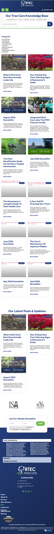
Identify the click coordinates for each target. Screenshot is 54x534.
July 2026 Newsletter (40, 158)
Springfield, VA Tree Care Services (15, 455)
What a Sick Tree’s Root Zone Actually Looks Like (12, 77)
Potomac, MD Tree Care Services (39, 448)
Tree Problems (6, 42)
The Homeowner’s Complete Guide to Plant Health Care (12, 204)
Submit (40, 424)
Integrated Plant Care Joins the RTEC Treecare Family (40, 120)
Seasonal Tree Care (7, 47)
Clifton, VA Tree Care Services (38, 454)
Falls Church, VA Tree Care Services (16, 443)
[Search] (50, 24)
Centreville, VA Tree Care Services (39, 453)
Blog (2, 504)
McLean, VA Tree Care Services (14, 448)
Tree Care (4, 45)
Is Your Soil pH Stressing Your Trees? (40, 202)
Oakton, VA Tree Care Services (14, 453)
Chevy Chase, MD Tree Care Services (16, 452)
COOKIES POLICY (14, 527)
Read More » (7, 91)
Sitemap (4, 513)
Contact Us (5, 507)
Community (5, 52)
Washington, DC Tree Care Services (16, 454)
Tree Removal (5, 41)
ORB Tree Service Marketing (38, 524)
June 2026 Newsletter (8, 242)
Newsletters (5, 48)
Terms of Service (25, 429)
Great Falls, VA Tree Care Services (39, 445)
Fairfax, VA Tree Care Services (38, 444)
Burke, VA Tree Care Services (38, 447)
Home (3, 494)
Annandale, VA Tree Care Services (15, 447)
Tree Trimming (6, 39)
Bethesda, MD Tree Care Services (39, 443)
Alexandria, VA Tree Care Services (15, 450)
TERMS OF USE (22, 527)
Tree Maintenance (7, 44)
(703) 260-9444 (48, 10)
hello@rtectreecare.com (25, 483)
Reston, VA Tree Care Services (38, 449)
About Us (4, 497)
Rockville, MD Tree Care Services (39, 450)
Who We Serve (6, 502)
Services (4, 499)
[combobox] (24, 24)
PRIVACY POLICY (5, 527)
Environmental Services (8, 50)
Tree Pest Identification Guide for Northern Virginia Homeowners (13, 162)
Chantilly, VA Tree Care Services (39, 452)
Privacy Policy (29, 427)
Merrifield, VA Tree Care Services (15, 444)
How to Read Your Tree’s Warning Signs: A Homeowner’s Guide (40, 79)
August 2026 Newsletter (9, 118)
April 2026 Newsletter (35, 282)
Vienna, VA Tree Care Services (14, 449)
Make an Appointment (5, 510)
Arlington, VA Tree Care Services (15, 445)
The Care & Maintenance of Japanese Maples (38, 244)
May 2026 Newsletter (13, 281)
